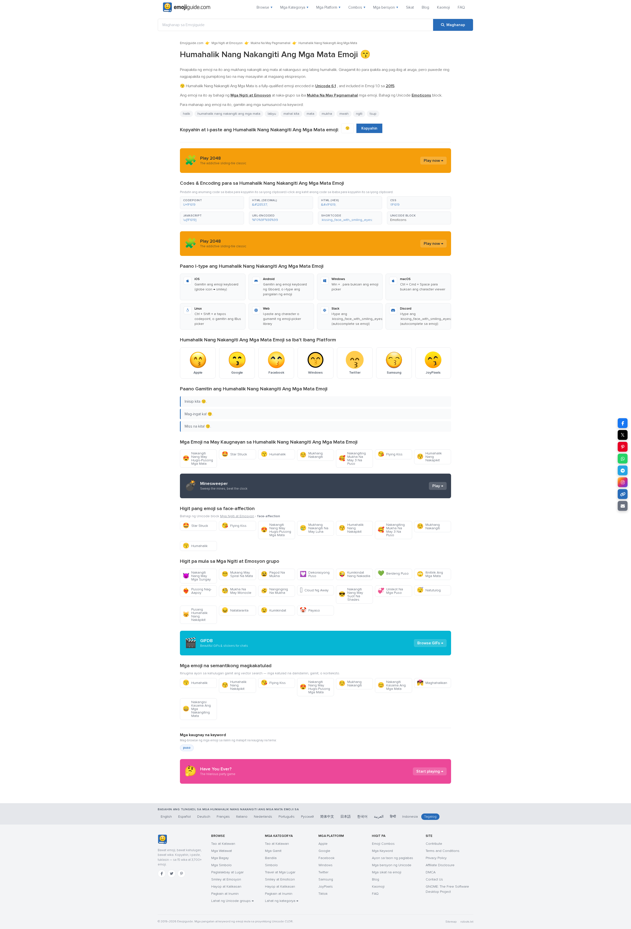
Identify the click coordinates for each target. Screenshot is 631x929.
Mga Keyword (382, 851)
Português (287, 816)
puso (187, 748)
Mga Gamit (273, 851)
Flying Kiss (390, 454)
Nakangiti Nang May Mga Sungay (197, 575)
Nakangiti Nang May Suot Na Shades (351, 594)
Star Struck (234, 454)
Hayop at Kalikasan (226, 886)
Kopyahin (369, 128)
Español (184, 816)
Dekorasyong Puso (315, 574)
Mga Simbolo (221, 865)
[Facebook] (162, 874)
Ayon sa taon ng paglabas (392, 858)
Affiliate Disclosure (440, 865)
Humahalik (273, 454)
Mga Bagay (220, 858)
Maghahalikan (432, 683)
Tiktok (323, 894)
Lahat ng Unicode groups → (232, 901)
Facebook (326, 858)
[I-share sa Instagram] (623, 482)
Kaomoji (443, 7)
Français (223, 816)
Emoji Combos (383, 844)
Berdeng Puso (393, 573)
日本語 (345, 816)
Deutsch (203, 816)
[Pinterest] (181, 874)
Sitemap (450, 922)
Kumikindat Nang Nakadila (354, 574)
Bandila (271, 858)
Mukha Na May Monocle (236, 591)
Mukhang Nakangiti (311, 455)
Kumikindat (273, 610)
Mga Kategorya (294, 7)
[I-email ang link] (623, 506)
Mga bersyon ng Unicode (391, 865)
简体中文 (327, 816)
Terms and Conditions (442, 851)
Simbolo (271, 865)
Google (324, 851)
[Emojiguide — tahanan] (162, 839)
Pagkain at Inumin (225, 894)
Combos (356, 7)
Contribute (434, 844)
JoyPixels (325, 886)
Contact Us (434, 879)
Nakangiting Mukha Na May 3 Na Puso (352, 458)
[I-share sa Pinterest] (623, 447)
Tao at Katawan (223, 844)
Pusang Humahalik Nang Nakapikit (195, 614)
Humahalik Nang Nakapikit (429, 456)
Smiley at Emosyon (226, 879)
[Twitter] (171, 874)
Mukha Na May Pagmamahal (270, 43)
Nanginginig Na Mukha (274, 591)
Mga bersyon (385, 7)
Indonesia (410, 816)
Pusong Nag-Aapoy (197, 591)
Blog (425, 7)
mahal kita (291, 114)
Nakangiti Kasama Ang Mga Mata (392, 685)
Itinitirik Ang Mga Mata (430, 574)
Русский (307, 816)
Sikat (410, 7)
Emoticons (398, 220)
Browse (264, 7)
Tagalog (430, 816)
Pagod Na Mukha (273, 574)
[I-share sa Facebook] (623, 423)
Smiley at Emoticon (280, 879)
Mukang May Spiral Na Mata (237, 574)
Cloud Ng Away (314, 590)
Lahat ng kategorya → (281, 901)
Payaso (310, 610)
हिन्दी (393, 816)
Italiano (241, 816)
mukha (327, 114)
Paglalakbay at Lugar (227, 872)
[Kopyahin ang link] (623, 494)
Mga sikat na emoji (386, 872)
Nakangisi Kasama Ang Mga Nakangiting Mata (197, 709)
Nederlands (263, 816)
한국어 (362, 816)
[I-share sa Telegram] (623, 470)
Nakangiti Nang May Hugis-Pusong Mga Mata (198, 458)
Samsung (325, 879)
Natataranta (235, 610)
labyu (272, 114)
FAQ (461, 7)
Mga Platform (328, 7)
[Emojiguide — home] (186, 7)
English (166, 816)
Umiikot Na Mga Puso (390, 591)
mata (310, 114)
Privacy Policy (436, 858)
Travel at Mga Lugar (280, 872)
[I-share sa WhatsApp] (623, 459)
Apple (323, 844)
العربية (379, 816)
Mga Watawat (221, 851)
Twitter (323, 872)
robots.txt (466, 922)
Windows (325, 865)
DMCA (431, 872)
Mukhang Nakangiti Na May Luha (314, 528)
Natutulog (429, 590)
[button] (212, 202)
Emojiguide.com (191, 43)
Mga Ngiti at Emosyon (227, 43)
